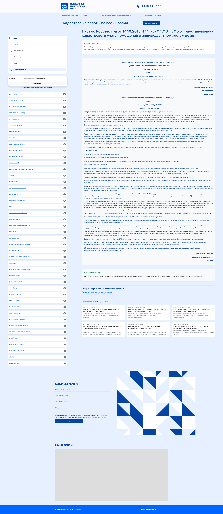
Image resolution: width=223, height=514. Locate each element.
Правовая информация (148, 509)
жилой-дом (110, 292)
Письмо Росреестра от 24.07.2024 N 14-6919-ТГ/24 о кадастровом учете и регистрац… (147, 310)
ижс (102, 292)
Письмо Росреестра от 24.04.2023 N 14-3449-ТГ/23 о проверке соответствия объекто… (192, 310)
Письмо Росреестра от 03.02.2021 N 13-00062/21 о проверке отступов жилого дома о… (146, 327)
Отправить (68, 421)
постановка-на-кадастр (90, 292)
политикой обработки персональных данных (92, 417)
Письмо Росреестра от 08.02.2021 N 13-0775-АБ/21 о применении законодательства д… (102, 327)
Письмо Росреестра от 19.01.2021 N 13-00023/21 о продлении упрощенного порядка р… (191, 327)
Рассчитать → (37, 83)
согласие (78, 415)
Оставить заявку (152, 23)
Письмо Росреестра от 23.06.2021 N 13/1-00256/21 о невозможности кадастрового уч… (101, 310)
